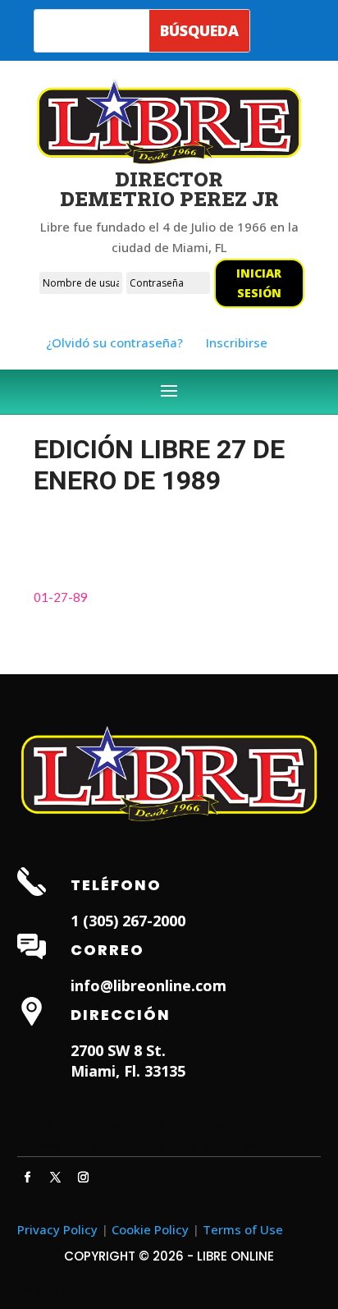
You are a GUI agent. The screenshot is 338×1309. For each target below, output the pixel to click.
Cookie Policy (150, 1229)
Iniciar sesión (258, 283)
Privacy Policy (57, 1229)
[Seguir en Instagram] (83, 1177)
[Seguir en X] (55, 1177)
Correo (107, 949)
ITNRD (85, 1289)
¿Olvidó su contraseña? (114, 342)
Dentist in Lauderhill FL (195, 1124)
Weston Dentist (79, 1145)
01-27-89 (61, 597)
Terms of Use (243, 1229)
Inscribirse (236, 342)
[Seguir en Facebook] (28, 1177)
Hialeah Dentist (79, 1124)
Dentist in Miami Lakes (195, 1145)
